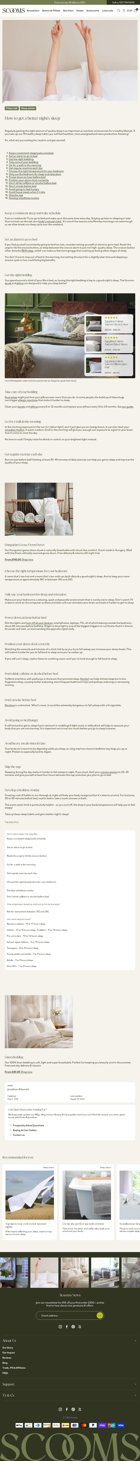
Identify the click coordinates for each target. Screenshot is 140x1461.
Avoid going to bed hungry (24, 189)
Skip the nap (16, 195)
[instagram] (60, 1326)
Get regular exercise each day (25, 168)
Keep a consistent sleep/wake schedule (31, 153)
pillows (35, 406)
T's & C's (8, 1395)
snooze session (109, 772)
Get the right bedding (21, 159)
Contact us (19, 1134)
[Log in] (124, 10)
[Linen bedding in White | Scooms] (39, 1054)
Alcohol (84, 678)
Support (8, 1384)
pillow (20, 283)
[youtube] (80, 1326)
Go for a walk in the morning (25, 165)
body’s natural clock (49, 221)
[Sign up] (100, 1315)
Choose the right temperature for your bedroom (36, 171)
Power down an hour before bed (27, 177)
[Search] (119, 10)
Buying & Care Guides (25, 1130)
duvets (21, 406)
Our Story (7, 1347)
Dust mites (11, 397)
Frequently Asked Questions (28, 1125)
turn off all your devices (39, 622)
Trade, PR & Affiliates (14, 1367)
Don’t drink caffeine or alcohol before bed (32, 183)
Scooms (74, 1417)
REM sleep (27, 250)
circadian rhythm (14, 429)
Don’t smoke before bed (22, 186)
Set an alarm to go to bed (23, 156)
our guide (127, 406)
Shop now (27, 559)
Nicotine (10, 705)
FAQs (5, 1372)
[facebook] (67, 1326)
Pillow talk (11, 108)
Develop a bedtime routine (24, 198)
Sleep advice (28, 108)
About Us (9, 1341)
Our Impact (8, 1352)
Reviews (6, 1357)
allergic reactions (28, 400)
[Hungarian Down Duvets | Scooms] (39, 541)
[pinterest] (73, 1326)
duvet (8, 283)
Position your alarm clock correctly (28, 180)
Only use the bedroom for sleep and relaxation (35, 174)
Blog (4, 1362)
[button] (111, 317)
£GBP (129, 10)
